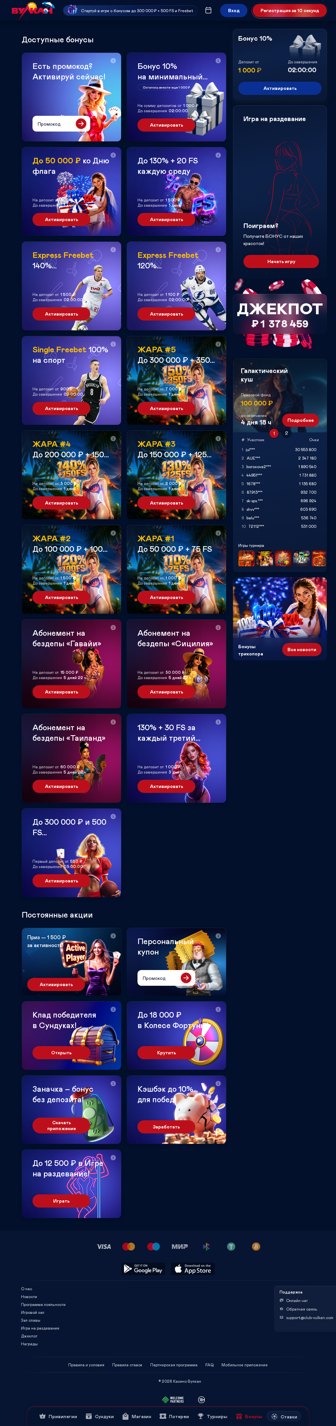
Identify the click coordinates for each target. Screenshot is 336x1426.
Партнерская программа (174, 1364)
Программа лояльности (43, 1304)
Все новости (301, 649)
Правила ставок (127, 1364)
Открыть (61, 1052)
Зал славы (30, 1320)
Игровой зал (32, 1312)
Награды (29, 1343)
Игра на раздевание (40, 1328)
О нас (26, 1288)
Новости (29, 1296)
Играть (61, 1201)
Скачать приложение (61, 1125)
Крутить (166, 1052)
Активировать (166, 125)
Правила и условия (86, 1364)
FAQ (209, 1364)
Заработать (166, 1127)
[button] (113, 61)
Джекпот (29, 1335)
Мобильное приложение (244, 1364)
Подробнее (300, 420)
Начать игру (281, 261)
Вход (234, 10)
